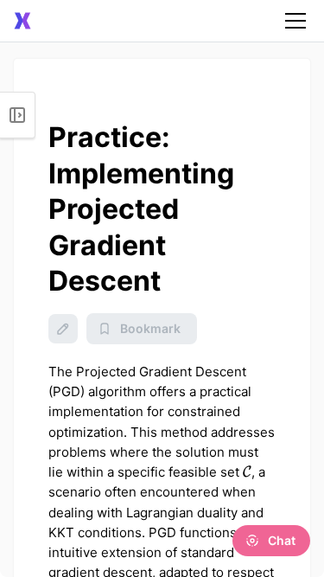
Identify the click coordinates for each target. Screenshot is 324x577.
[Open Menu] (17, 115)
